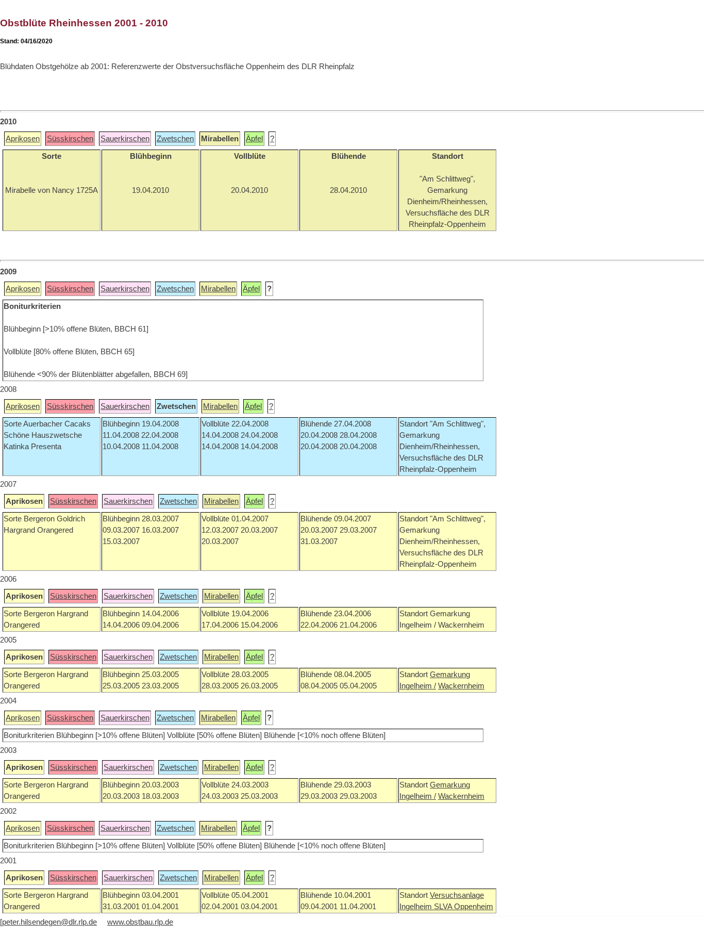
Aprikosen (23, 139)
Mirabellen (218, 289)
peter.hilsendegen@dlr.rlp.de (49, 922)
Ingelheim (416, 906)
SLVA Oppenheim (463, 906)
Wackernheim (461, 686)
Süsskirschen (70, 139)
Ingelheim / (417, 686)
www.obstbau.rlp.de (140, 922)
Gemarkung (450, 674)
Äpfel (254, 139)
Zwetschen (175, 139)
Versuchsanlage (457, 895)
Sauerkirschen (124, 139)
